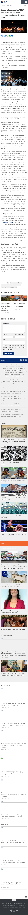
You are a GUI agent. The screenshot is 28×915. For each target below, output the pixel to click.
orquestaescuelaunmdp (7, 222)
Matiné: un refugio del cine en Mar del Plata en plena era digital (19, 305)
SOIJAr (19, 91)
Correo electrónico (18, 334)
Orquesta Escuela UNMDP (7, 285)
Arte (8, 282)
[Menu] (26, 2)
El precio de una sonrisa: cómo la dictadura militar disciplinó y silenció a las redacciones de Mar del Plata (13, 441)
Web (4, 339)
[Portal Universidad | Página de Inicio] (6, 2)
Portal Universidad (17, 285)
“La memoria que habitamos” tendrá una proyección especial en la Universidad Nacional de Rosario (13, 398)
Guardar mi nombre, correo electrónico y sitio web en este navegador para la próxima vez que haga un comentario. (14, 347)
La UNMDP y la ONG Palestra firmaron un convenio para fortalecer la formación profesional (12, 884)
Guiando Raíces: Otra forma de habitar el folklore (13, 629)
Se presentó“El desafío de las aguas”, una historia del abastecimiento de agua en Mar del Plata (13, 862)
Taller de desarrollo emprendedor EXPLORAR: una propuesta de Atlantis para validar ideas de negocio (13, 745)
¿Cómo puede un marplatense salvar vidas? (13, 481)
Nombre (5, 334)
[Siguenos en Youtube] (26, 360)
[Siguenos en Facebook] (21, 360)
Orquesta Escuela (18, 282)
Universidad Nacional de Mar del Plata (9, 287)
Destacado (4, 5)
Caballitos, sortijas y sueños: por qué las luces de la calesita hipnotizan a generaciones (5, 307)
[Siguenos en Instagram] (23, 360)
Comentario (6, 323)
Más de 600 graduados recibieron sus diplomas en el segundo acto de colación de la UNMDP (13, 772)
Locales (10, 5)
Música (11, 282)
